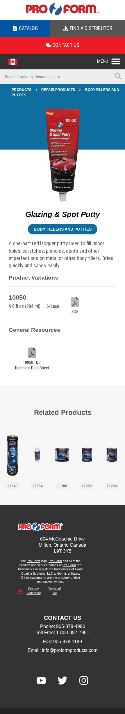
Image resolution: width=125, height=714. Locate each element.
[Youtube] (41, 680)
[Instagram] (84, 680)
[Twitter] (62, 680)
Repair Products (58, 90)
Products (21, 90)
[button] (111, 60)
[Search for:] (55, 76)
